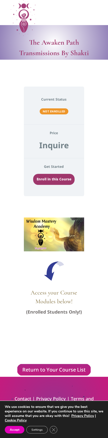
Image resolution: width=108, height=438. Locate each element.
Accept (14, 430)
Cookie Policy (16, 420)
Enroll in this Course (54, 179)
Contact (23, 399)
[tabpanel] (54, 285)
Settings (37, 430)
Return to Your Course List (54, 369)
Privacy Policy (51, 399)
